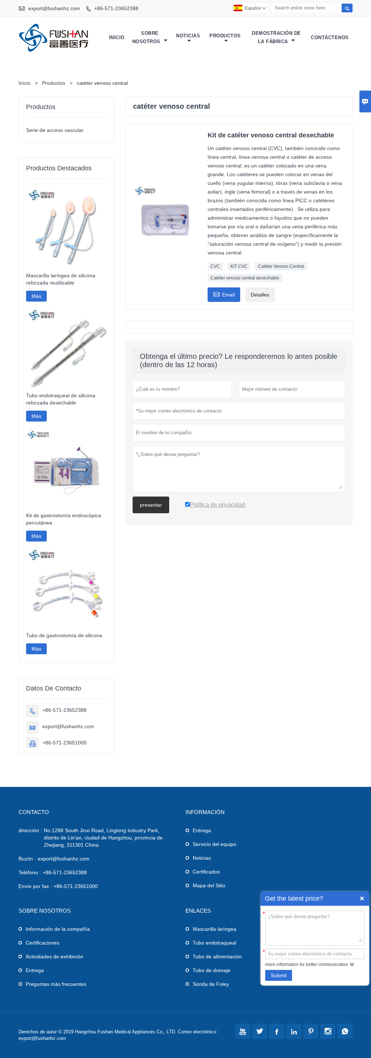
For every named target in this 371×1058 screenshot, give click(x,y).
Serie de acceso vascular (55, 130)
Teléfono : (29, 872)
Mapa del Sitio (209, 885)
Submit (279, 975)
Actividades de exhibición (54, 956)
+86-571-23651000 (64, 743)
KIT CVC (238, 266)
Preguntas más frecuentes (56, 984)
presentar (151, 505)
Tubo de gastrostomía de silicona (64, 635)
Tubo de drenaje (211, 970)
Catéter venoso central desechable (244, 278)
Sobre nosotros (147, 37)
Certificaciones (42, 943)
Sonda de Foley (211, 984)
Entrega (202, 830)
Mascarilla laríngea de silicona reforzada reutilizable (60, 279)
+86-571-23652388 (116, 8)
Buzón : (27, 859)
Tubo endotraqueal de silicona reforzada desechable (60, 399)
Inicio (117, 37)
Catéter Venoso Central (281, 266)
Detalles (260, 295)
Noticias (188, 35)
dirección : (30, 830)
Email (224, 294)
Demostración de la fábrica (276, 37)
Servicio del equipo (214, 844)
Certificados (206, 872)
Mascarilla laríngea (214, 929)
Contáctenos (330, 37)
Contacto (33, 812)
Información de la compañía (58, 929)
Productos (225, 35)
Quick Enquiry (362, 898)
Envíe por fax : (35, 886)
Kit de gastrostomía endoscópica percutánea (63, 519)
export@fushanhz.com (54, 8)
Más (36, 296)
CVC (215, 266)
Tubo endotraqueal (214, 943)
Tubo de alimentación (217, 956)
